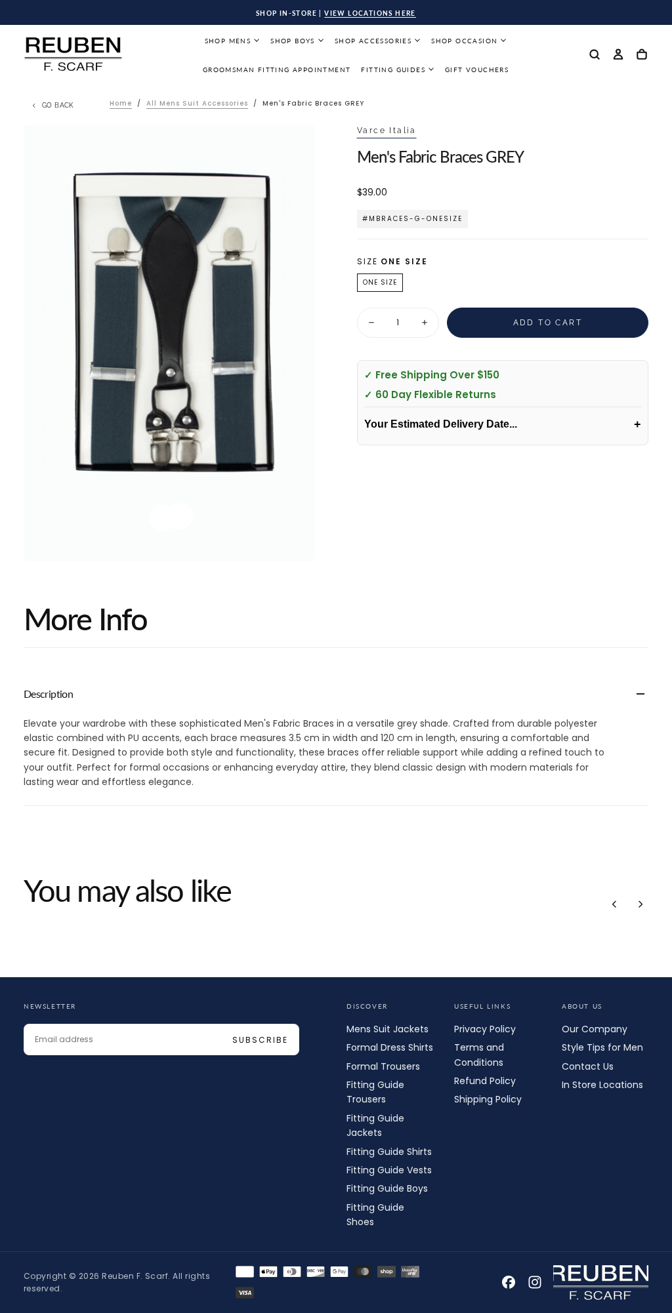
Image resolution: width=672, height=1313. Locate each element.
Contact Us (588, 1066)
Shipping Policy (488, 1099)
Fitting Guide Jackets (375, 1125)
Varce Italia (387, 130)
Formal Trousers (383, 1066)
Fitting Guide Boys (387, 1188)
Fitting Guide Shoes (375, 1214)
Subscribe (260, 1039)
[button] (594, 55)
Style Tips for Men (602, 1047)
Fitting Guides (393, 69)
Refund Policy (485, 1080)
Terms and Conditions (479, 1054)
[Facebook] (508, 1282)
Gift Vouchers (477, 69)
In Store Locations (602, 1084)
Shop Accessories (373, 41)
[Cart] (641, 55)
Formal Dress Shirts (389, 1047)
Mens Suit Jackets (387, 1029)
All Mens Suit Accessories (197, 103)
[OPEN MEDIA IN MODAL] (294, 541)
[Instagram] (535, 1282)
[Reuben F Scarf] (600, 1282)
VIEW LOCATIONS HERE (370, 13)
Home (121, 103)
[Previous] (614, 904)
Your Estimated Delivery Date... (502, 424)
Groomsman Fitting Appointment (277, 69)
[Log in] (618, 55)
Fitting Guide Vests (389, 1170)
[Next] (640, 904)
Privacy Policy (485, 1029)
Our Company (594, 1029)
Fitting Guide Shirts (389, 1151)
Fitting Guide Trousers (375, 1092)
